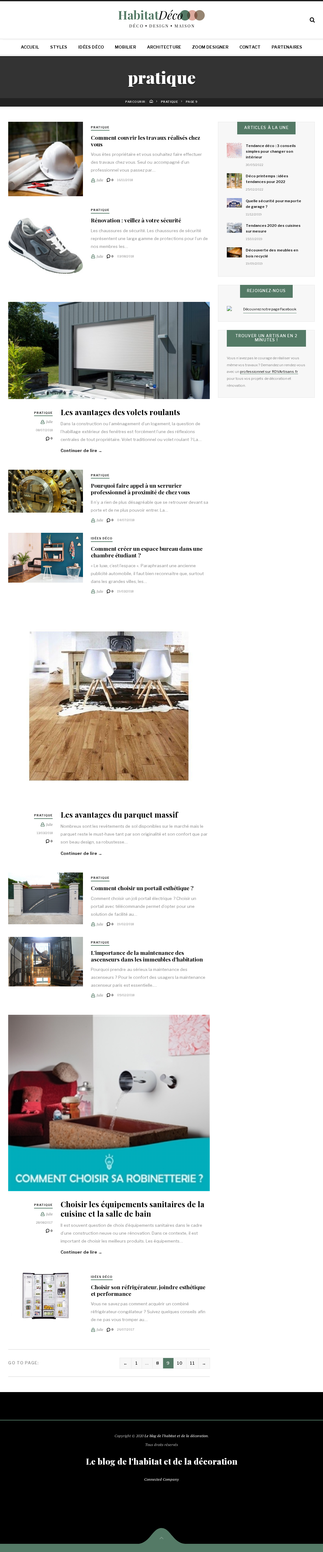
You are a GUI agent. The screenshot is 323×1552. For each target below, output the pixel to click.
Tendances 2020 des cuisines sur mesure (273, 228)
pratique (100, 127)
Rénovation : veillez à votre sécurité (136, 220)
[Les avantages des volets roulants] (109, 350)
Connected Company (161, 1479)
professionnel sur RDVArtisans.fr (269, 371)
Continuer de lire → (81, 450)
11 (192, 1363)
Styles (58, 47)
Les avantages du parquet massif (119, 814)
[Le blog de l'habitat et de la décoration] (162, 18)
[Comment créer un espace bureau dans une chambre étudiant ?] (45, 558)
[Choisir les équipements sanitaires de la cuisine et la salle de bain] (109, 1103)
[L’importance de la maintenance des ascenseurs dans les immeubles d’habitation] (45, 961)
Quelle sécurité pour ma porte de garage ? (273, 204)
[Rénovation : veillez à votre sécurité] (45, 245)
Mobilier (125, 47)
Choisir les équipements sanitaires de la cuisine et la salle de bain (132, 1208)
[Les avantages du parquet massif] (109, 706)
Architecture (164, 47)
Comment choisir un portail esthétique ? (142, 887)
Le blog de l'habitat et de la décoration (176, 1435)
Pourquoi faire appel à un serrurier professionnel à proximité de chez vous (140, 489)
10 (180, 1363)
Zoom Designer (210, 47)
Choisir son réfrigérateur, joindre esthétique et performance (148, 1290)
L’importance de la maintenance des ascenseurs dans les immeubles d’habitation (147, 956)
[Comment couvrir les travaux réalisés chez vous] (45, 159)
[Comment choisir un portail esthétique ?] (45, 898)
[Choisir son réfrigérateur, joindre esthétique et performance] (45, 1296)
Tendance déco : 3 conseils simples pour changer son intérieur (271, 151)
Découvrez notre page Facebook (270, 309)
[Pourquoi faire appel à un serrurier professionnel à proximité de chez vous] (45, 491)
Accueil (30, 47)
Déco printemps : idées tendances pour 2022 (267, 179)
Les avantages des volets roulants (120, 412)
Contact (250, 47)
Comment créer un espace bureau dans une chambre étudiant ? (147, 552)
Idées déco (91, 47)
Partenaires (287, 47)
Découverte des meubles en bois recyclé (272, 253)
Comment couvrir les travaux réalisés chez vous (145, 141)
